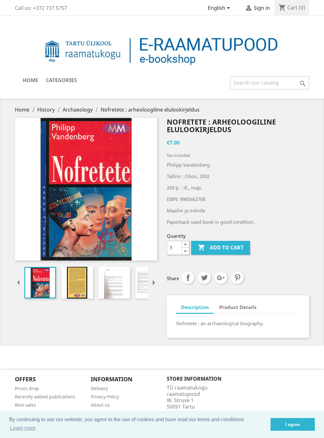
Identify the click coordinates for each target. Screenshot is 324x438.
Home (30, 80)
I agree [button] (292, 424)
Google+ (221, 277)
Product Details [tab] (237, 307)
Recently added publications (45, 397)
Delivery (99, 388)
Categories (61, 80)
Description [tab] (195, 307)
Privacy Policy (105, 397)
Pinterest (237, 277)
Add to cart (220, 247)
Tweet (204, 277)
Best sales (25, 405)
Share (188, 277)
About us (100, 405)
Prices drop (27, 388)
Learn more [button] (23, 428)
